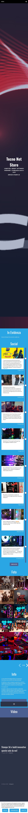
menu (2, 1)
